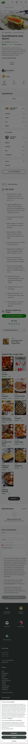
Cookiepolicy (10, 718)
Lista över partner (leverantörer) (7, 728)
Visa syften (14, 741)
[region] (14, 722)
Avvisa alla (14, 737)
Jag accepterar (14, 733)
